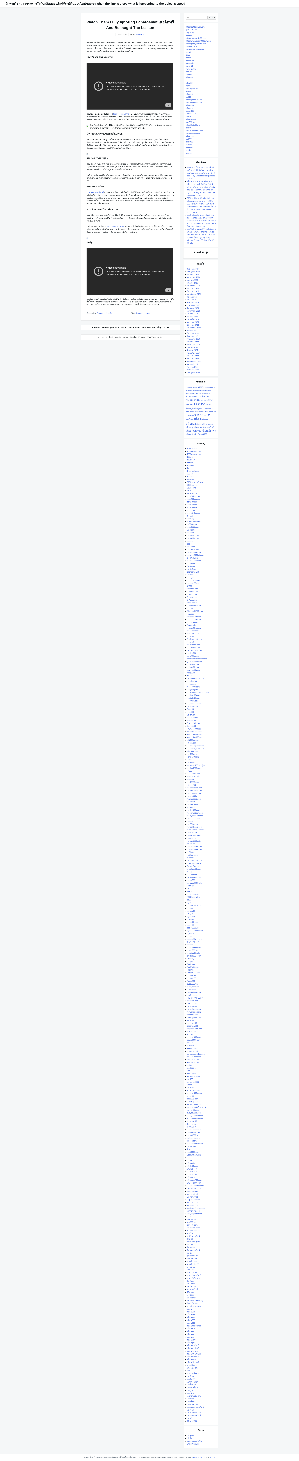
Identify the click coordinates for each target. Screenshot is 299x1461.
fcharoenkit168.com (105, 313)
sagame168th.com (194, 1029)
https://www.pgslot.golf (195, 49)
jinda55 (189, 396)
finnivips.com (192, 622)
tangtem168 (201, 411)
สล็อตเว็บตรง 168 (194, 1354)
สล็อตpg (189, 427)
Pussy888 (191, 408)
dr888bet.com (192, 589)
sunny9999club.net (195, 1116)
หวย (188, 1371)
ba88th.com (192, 524)
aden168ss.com (193, 496)
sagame (190, 1020)
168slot (190, 457)
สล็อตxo (197, 427)
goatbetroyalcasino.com (197, 659)
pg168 (188, 86)
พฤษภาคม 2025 (193, 311)
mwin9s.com (192, 838)
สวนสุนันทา (192, 1365)
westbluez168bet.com (196, 1208)
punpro (190, 961)
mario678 (191, 802)
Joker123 (204, 396)
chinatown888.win (194, 580)
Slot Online (191, 1074)
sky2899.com (192, 1068)
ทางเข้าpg (190, 415)
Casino (190, 575)
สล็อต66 (189, 77)
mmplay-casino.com (195, 830)
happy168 (191, 673)
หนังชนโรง (190, 63)
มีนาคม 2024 (192, 350)
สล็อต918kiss (210, 424)
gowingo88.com (193, 670)
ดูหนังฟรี (189, 66)
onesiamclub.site (194, 863)
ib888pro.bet (192, 701)
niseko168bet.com (194, 847)
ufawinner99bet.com (195, 1186)
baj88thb (190, 533)
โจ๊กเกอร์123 (201, 434)
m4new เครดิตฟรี (204, 400)
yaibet (189, 1217)
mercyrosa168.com (195, 816)
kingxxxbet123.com (195, 734)
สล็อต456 (191, 1315)
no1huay (190, 852)
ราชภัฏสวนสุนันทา (195, 1306)
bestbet (190, 541)
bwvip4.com (192, 569)
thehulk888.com (193, 1132)
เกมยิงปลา (191, 1376)
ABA (189, 491)
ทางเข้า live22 (193, 1261)
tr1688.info (191, 1146)
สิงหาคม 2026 (193, 269)
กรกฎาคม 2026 (193, 272)
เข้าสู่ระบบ (191, 1435)
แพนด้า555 (191, 1418)
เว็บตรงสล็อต (192, 1387)
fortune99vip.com (194, 628)
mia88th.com (192, 824)
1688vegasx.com (194, 451)
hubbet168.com (193, 695)
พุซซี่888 (190, 419)
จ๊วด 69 (190, 1239)
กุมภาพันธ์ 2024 (193, 353)
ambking (190, 519)
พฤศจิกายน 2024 (194, 328)
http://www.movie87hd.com (197, 38)
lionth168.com (193, 757)
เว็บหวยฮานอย (193, 1404)
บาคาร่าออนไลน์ (194, 1275)
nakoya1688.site (194, 841)
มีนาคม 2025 (192, 317)
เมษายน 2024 (192, 347)
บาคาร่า (198, 414)
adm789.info (192, 502)
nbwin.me (191, 844)
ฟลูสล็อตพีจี (191, 1298)
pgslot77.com (192, 922)
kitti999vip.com (193, 740)
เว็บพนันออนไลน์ (194, 1396)
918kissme (191, 488)
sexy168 (190, 1046)
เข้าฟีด (189, 1438)
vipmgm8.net (192, 1194)
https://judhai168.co (194, 100)
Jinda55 (190, 709)
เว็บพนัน (190, 1393)
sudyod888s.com (194, 1113)
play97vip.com (193, 942)
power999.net (192, 950)
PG (211, 400)
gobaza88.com (193, 664)
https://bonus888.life (194, 103)
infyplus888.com (194, 704)
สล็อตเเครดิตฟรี (193, 1357)
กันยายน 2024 (193, 333)
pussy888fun (192, 984)
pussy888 (190, 111)
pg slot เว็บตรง (193, 894)
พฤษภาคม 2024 (193, 345)
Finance (190, 614)
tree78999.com (193, 1152)
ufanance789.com (194, 1180)
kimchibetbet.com (194, 732)
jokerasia (189, 147)
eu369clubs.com (194, 606)
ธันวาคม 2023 (193, 359)
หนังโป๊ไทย (190, 122)
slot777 (189, 139)
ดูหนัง (189, 1253)
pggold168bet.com (194, 905)
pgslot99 (190, 925)
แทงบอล (190, 1410)
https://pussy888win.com (196, 44)
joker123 (189, 35)
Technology (192, 1124)
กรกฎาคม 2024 (193, 339)
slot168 (189, 72)
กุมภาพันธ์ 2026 (193, 286)
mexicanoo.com (193, 819)
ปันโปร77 (207, 415)
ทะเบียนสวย (192, 1259)
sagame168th (192, 1026)
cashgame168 (193, 572)
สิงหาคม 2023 (193, 370)
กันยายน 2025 (193, 300)
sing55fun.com (193, 1060)
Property (190, 959)
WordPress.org (193, 1444)
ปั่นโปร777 (191, 1287)
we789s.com (192, 1203)
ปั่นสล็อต (190, 1281)
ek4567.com (192, 600)
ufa (188, 1158)
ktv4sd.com (191, 743)
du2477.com (192, 594)
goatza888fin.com (194, 662)
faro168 (190, 608)
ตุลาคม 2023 (192, 364)
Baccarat (190, 530)
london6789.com (194, 768)
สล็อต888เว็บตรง (194, 1326)
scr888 (190, 1043)
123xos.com (192, 449)
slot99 (188, 91)
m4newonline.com (194, 788)
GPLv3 (212, 1457)
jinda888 (196, 397)
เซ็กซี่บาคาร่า (192, 1382)
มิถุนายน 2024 (193, 342)
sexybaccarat (191, 47)
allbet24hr (191, 510)
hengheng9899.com (195, 678)
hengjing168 (196, 393)
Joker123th (189, 400)
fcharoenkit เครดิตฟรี (121, 114)
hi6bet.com (191, 684)
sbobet (190, 1034)
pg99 (188, 55)
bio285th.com (192, 558)
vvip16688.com (193, 1200)
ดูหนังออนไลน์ (192, 30)
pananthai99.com (194, 877)
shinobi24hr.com (194, 1057)
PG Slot (190, 404)
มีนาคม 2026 (192, 283)
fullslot (188, 58)
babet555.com (193, 527)
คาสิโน (190, 1233)
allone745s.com (193, 513)
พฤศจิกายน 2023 (194, 361)
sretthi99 (190, 1096)
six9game (191, 1065)
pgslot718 (191, 917)
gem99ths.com (193, 656)
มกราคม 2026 (193, 288)
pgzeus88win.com (194, 939)
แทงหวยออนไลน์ (194, 1416)
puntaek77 (191, 978)
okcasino (190, 858)
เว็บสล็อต (190, 1399)
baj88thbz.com (193, 535)
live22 (196, 400)
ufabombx (191, 1163)
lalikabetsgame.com (195, 746)
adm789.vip (192, 507)
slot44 (188, 97)
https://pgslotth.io (193, 133)
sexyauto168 (192, 1051)
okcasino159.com (194, 861)
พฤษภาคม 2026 (193, 277)
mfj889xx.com (192, 821)
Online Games (193, 866)
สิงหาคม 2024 (193, 336)
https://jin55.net (192, 89)
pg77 (189, 900)
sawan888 (191, 1032)
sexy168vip (191, 1048)
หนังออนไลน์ (191, 434)
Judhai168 (191, 726)
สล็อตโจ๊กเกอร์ (193, 1362)
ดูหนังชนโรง (191, 69)
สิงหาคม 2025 (193, 303)
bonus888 (194, 390)
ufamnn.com (192, 1174)
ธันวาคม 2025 (193, 291)
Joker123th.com (193, 723)
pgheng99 (191, 911)
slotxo (188, 117)
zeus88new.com (193, 1228)
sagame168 (200, 409)
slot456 (189, 75)
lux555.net (191, 785)
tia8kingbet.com (193, 1138)
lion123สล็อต (192, 754)
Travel (189, 1149)
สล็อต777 (191, 1320)
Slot (206, 409)
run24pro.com (192, 1015)
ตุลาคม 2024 (192, 331)
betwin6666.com (194, 552)
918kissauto (210, 387)
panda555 (191, 880)
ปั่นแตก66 (191, 1284)
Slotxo (188, 411)
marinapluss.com (194, 799)
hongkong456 (206, 393)
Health (189, 676)
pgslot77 (190, 919)
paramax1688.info (194, 883)
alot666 (188, 390)
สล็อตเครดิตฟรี (193, 431)
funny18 (189, 393)
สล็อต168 (192, 423)
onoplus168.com (194, 869)
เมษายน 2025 (192, 314)
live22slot (190, 61)
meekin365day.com (195, 813)
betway (189, 145)
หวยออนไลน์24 (193, 1373)
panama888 (192, 875)
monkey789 (192, 833)
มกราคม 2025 (193, 322)
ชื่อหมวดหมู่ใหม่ (193, 1242)
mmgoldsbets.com (194, 827)
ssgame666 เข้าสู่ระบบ (196, 1107)
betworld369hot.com (195, 555)
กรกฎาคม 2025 (193, 305)
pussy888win (192, 990)
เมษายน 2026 (192, 280)
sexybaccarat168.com (196, 1054)
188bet (194, 387)
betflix (189, 544)
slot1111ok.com (193, 1076)
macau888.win (193, 796)
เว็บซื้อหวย (191, 1385)
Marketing (191, 807)
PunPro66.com (193, 967)
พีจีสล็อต (190, 1292)
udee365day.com (194, 1155)
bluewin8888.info (194, 561)
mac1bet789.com (194, 793)
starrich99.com (193, 1110)
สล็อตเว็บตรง (209, 430)
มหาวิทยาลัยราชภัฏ (195, 1301)
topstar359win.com (195, 1144)
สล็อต (198, 419)
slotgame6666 (193, 1082)
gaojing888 (191, 653)
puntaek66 (191, 975)
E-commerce (192, 597)
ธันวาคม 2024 (193, 325)
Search (212, 18)
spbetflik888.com (194, 1090)
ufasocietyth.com (194, 1183)
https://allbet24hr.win (194, 131)
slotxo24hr (194, 411)
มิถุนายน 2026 (193, 274)
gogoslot (189, 153)
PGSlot (199, 404)
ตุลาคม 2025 (192, 297)
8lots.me (190, 477)
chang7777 (191, 578)
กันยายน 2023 (193, 367)
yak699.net (191, 1219)
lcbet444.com (192, 751)
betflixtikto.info (193, 549)
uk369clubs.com (194, 1188)
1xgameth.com (193, 471)
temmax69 (191, 1127)
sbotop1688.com (194, 1037)
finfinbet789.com (194, 617)
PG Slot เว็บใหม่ (193, 897)
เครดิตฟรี (191, 1379)
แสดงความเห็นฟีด (194, 1441)
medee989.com (193, 810)
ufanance (191, 1177)
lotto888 (190, 779)
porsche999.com (194, 947)
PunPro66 (191, 964)
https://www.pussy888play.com (198, 41)
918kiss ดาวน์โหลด (195, 482)
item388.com (192, 706)
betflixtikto (191, 547)
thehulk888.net (193, 1135)
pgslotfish (191, 933)
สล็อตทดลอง (191, 119)
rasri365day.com (194, 992)
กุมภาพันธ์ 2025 (193, 319)
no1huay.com (192, 855)
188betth (190, 465)
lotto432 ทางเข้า (193, 774)
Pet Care (190, 886)
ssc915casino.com (194, 1104)
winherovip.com (193, 1211)
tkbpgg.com (192, 1141)
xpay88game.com (194, 1214)
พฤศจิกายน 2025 (194, 294)
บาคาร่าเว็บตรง (193, 1278)
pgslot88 (189, 142)
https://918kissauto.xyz (195, 27)
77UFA (190, 474)
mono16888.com (194, 835)
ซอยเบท (190, 1245)
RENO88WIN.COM (195, 998)
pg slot (188, 150)
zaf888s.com (192, 1225)
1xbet (189, 468)
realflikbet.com (193, 995)
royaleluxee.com (194, 1009)
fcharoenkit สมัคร (143, 313)
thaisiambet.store (194, 1130)
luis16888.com (193, 782)
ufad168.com (192, 1166)
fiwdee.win (191, 625)
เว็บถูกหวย (191, 1390)
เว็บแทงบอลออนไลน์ (195, 1407)
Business (191, 566)
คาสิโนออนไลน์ (210, 411)
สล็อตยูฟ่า (191, 1343)
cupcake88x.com (194, 583)
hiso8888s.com (193, 687)
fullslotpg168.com (194, 639)
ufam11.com (192, 1169)
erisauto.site (192, 603)
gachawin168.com (194, 650)
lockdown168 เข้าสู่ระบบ (197, 765)
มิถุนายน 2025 (193, 308)
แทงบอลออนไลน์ (194, 1413)
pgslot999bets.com (195, 931)
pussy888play (193, 987)
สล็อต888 (190, 105)
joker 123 (190, 83)
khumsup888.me (194, 729)
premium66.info (193, 953)
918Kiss (202, 387)
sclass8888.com (193, 1040)
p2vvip (189, 872)
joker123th (191, 720)
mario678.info (192, 805)
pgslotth (190, 936)
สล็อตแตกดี (191, 1359)
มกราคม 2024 (193, 356)
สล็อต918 (191, 1329)
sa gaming (190, 33)
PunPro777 (209, 405)
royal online (192, 1006)
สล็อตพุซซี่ (191, 1340)
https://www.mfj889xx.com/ (198, 692)
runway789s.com (194, 1018)
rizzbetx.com (192, 1004)
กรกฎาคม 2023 (193, 373)
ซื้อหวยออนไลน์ (193, 1250)
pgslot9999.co (193, 928)
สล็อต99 (189, 108)
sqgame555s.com (194, 1093)
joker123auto (192, 718)
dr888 (189, 586)
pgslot (188, 52)
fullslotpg (207, 390)
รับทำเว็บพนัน (192, 1303)
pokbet (190, 945)
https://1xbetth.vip (193, 125)
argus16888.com (194, 521)
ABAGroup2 (192, 493)
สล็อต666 (191, 1317)
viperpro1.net (192, 1191)
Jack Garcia (140, 34)
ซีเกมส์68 (191, 1247)
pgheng (190, 908)
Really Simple (197, 1457)
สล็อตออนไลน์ (207, 427)
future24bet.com (193, 645)
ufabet (189, 1160)
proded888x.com (194, 956)
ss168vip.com (192, 1099)
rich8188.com (192, 1001)
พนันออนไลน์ (192, 1289)
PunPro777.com (193, 973)
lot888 (189, 771)
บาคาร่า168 (191, 114)
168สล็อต (189, 387)
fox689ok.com (193, 631)
